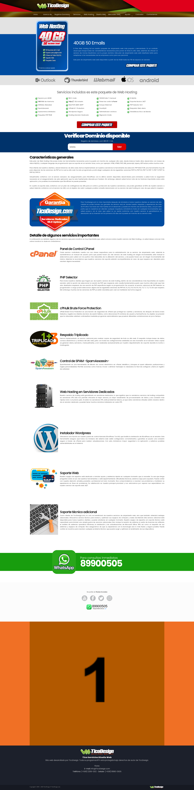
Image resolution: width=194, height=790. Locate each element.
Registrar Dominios (62, 14)
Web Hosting (89, 14)
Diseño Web (101, 14)
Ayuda (127, 14)
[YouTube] (84, 600)
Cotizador (139, 14)
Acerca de (47, 14)
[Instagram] (109, 600)
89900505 (99, 606)
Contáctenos (152, 14)
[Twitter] (101, 600)
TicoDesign (47, 787)
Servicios (76, 14)
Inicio (36, 14)
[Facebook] (93, 600)
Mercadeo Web (114, 14)
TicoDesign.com (55, 787)
